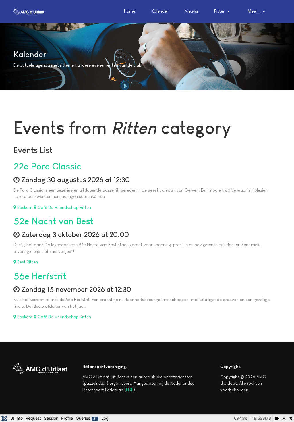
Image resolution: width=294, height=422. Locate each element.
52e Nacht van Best (53, 221)
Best (21, 261)
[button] (223, 11)
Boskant (25, 207)
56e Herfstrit (40, 276)
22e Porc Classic (47, 166)
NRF (129, 389)
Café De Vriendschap (58, 207)
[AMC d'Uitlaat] (28, 11)
